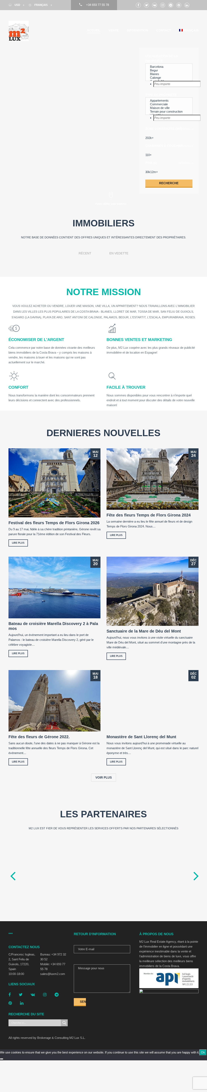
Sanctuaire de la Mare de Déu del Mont (144, 631)
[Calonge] (169, 78)
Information (137, 30)
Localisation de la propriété (161, 58)
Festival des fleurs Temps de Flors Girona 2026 (53, 523)
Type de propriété (161, 95)
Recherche (168, 183)
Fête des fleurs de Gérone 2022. (39, 737)
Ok (203, 1052)
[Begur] (169, 70)
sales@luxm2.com (52, 974)
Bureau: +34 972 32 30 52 (53, 957)
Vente (114, 30)
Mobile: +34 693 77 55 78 (52, 966)
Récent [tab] (85, 253)
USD (17, 4)
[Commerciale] (169, 104)
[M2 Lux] (18, 31)
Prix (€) (151, 163)
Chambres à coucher (164, 145)
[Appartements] (169, 100)
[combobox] (168, 84)
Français (41, 4)
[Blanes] (169, 74)
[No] (1, 1059)
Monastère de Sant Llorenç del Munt (141, 737)
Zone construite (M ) (163, 128)
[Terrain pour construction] (169, 111)
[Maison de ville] (169, 108)
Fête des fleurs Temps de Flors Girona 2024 (149, 515)
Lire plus (18, 542)
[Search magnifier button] (64, 1022)
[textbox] (177, 84)
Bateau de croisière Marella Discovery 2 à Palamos (53, 626)
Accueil (93, 30)
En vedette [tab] (118, 253)
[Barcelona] (169, 67)
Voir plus (103, 777)
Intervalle (186, 129)
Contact (163, 30)
